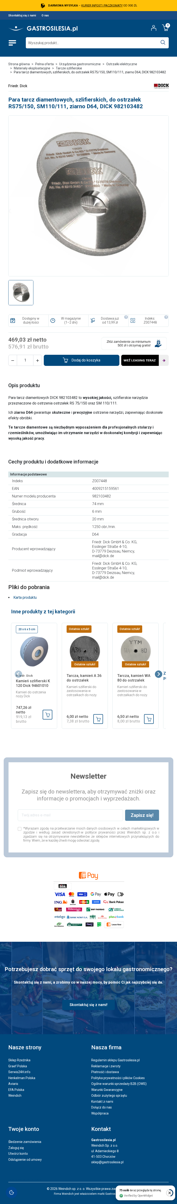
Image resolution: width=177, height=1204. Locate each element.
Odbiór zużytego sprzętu (109, 1095)
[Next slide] (158, 674)
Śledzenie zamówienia (24, 1142)
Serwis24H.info (19, 1072)
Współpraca (100, 1113)
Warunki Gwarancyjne (107, 1090)
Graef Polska (17, 1066)
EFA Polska (16, 1090)
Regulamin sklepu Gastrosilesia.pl (115, 1060)
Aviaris (13, 1084)
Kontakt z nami (102, 1101)
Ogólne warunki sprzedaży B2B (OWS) (119, 1084)
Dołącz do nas (101, 1107)
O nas (45, 15)
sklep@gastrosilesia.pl (107, 1162)
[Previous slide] (18, 674)
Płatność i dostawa (105, 1072)
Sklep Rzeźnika (19, 1060)
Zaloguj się (16, 1148)
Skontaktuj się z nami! (88, 1005)
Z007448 (150, 322)
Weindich (14, 1095)
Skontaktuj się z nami (22, 15)
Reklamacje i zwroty (106, 1066)
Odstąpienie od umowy (25, 1159)
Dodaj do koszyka (85, 360)
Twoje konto (23, 1129)
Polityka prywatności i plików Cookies (118, 1078)
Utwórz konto (18, 1153)
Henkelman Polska (21, 1078)
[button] (12, 360)
